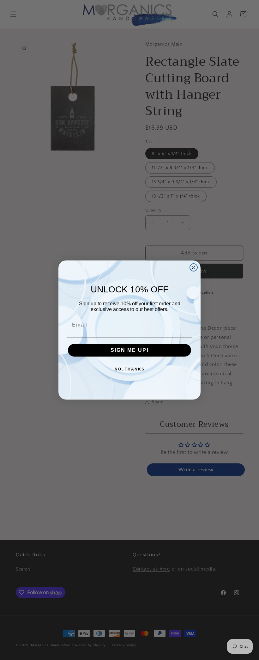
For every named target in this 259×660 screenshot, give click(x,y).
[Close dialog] (193, 267)
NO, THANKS (130, 369)
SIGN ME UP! (130, 350)
